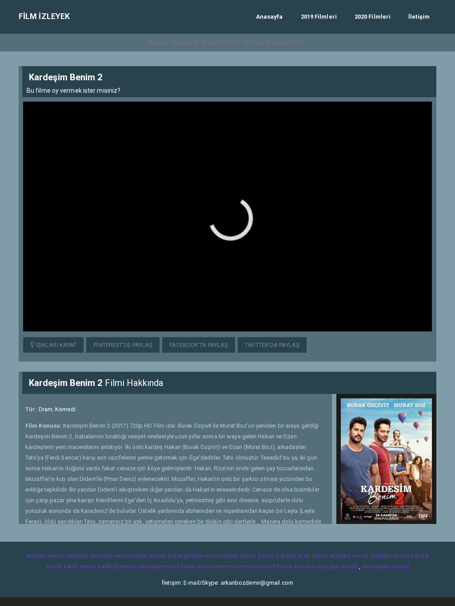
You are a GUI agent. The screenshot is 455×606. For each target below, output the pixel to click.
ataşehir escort (349, 555)
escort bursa (166, 555)
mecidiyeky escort (385, 566)
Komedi (65, 409)
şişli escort (343, 566)
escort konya (275, 566)
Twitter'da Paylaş (272, 345)
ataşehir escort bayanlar (57, 555)
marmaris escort (236, 566)
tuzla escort (313, 555)
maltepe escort (390, 555)
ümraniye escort (159, 566)
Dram (45, 409)
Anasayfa (269, 16)
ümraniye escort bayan (119, 555)
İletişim (419, 16)
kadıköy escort (117, 566)
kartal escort (80, 566)
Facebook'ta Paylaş (198, 345)
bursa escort (240, 555)
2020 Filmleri (373, 16)
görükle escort (203, 555)
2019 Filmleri (319, 16)
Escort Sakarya (277, 555)
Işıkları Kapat (56, 345)
